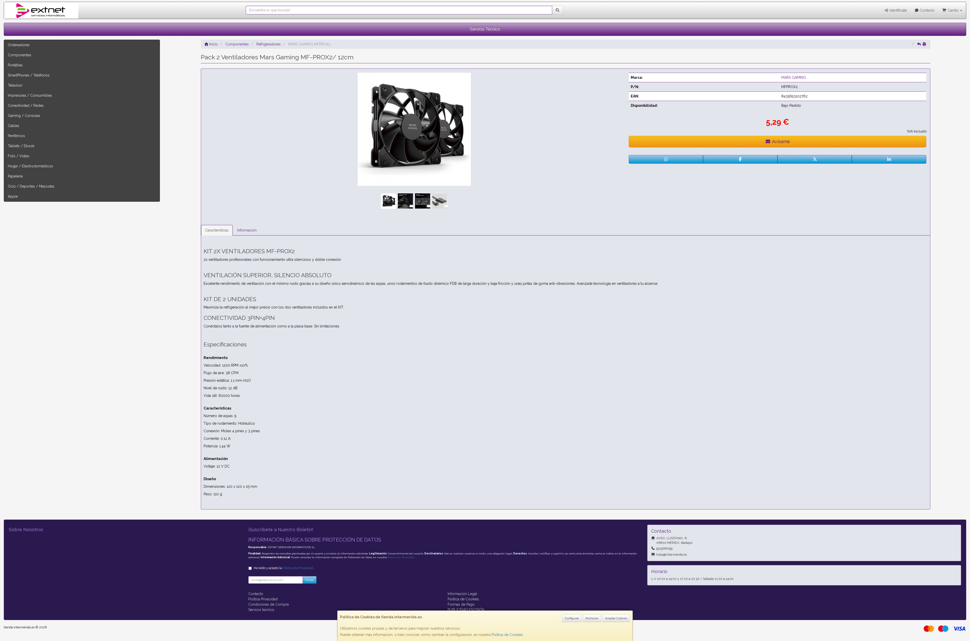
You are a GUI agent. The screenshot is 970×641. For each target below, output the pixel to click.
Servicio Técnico (485, 29)
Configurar (572, 618)
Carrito (953, 10)
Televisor (15, 85)
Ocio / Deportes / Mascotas (31, 186)
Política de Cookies (507, 635)
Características (217, 230)
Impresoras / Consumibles (30, 95)
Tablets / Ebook (21, 146)
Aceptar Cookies (616, 618)
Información (247, 230)
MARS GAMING (793, 77)
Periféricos (16, 136)
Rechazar (592, 618)
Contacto (927, 10)
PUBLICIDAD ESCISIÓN (466, 610)
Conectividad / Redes (26, 106)
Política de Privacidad (401, 557)
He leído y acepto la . (284, 568)
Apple (13, 196)
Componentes (19, 55)
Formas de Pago (461, 604)
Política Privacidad (263, 599)
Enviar (309, 580)
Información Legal (462, 594)
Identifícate (897, 10)
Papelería (15, 176)
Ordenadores (19, 45)
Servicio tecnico (261, 610)
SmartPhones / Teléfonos (29, 75)
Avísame (780, 141)
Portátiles (15, 65)
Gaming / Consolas (24, 116)
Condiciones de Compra (268, 604)
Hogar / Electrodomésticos (30, 166)
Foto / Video (18, 156)
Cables (13, 126)
